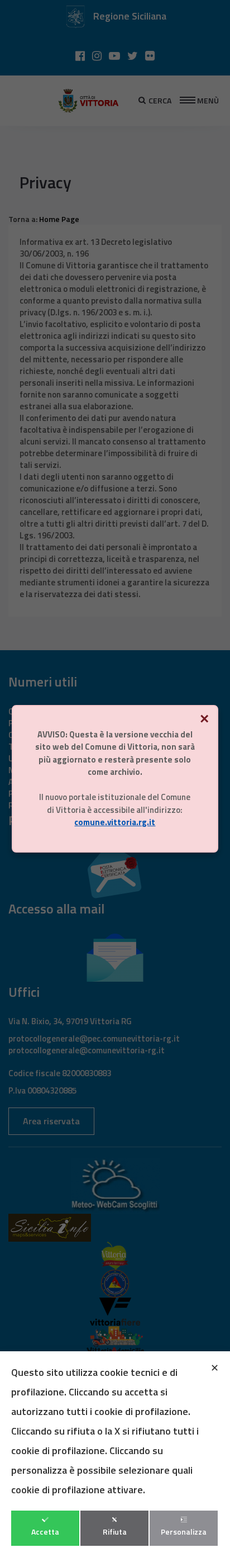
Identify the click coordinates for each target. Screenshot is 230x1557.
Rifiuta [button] (115, 1531)
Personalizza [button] (184, 1531)
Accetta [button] (45, 1531)
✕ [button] (214, 1367)
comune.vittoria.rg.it (114, 822)
